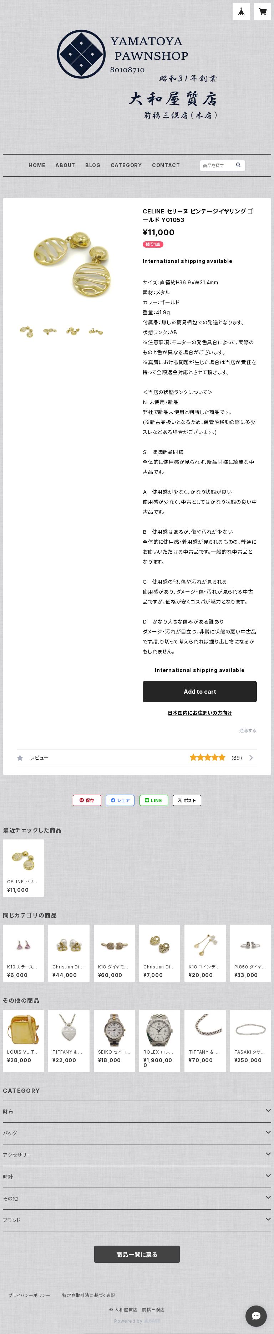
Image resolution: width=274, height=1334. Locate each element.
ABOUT (65, 165)
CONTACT (166, 165)
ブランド (12, 1220)
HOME (37, 165)
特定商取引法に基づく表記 (89, 1295)
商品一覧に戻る (137, 1254)
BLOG (93, 165)
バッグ (10, 1133)
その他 (10, 1198)
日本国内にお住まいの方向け (200, 713)
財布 (8, 1111)
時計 (8, 1177)
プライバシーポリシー (30, 1295)
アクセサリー (17, 1155)
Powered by (129, 1321)
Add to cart (200, 691)
